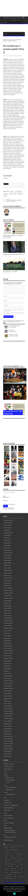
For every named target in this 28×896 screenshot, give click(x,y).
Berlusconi (6, 851)
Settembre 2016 (7, 598)
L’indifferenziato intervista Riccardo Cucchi (14, 254)
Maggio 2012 (7, 728)
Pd (18, 868)
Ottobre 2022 (7, 525)
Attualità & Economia (8, 764)
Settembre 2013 (7, 688)
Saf (21, 870)
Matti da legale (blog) (8, 807)
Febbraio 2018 (7, 570)
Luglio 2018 (6, 558)
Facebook (20, 857)
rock (14, 870)
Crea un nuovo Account (8, 507)
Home (6, 39)
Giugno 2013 (7, 696)
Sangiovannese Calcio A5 (10, 837)
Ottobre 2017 (7, 575)
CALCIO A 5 (16, 851)
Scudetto (20, 193)
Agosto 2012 (7, 721)
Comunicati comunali (8, 766)
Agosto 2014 (7, 660)
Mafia (22, 864)
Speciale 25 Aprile (8, 828)
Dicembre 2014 (7, 650)
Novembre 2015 (7, 623)
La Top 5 (7, 782)
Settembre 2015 (7, 628)
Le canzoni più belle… (10, 794)
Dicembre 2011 (7, 741)
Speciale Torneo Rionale (9, 830)
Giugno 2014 (7, 666)
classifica (6, 855)
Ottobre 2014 (7, 655)
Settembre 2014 (7, 658)
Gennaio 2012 (7, 738)
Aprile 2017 (6, 583)
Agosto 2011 (6, 751)
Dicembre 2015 (7, 620)
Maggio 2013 (7, 698)
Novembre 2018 (7, 553)
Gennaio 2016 (7, 618)
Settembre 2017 (7, 578)
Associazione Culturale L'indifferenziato (12, 849)
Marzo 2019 (6, 548)
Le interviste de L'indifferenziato (11, 805)
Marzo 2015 (6, 643)
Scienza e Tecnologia (9, 823)
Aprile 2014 (6, 671)
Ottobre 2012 (7, 716)
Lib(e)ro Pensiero (9, 789)
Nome (5, 296)
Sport (10, 39)
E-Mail (5, 300)
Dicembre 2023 (7, 522)
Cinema (6, 776)
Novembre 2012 (7, 713)
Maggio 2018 (7, 563)
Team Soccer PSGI (8, 876)
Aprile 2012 (6, 731)
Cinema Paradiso (9, 777)
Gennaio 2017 (7, 588)
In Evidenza (6, 800)
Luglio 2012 (6, 723)
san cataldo (7, 872)
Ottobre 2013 (7, 686)
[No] (26, 890)
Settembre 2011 (7, 748)
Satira (5, 820)
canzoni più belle (8, 853)
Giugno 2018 (7, 560)
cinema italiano (19, 853)
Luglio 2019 (6, 540)
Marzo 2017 (6, 585)
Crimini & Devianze (8, 769)
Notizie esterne (7, 810)
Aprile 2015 (6, 640)
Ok (14, 893)
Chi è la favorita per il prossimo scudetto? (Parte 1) (13, 200)
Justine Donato (13, 331)
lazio (11, 193)
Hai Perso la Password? (8, 509)
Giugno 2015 (7, 635)
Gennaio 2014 (7, 678)
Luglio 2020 (6, 535)
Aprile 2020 (6, 537)
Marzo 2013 (6, 703)
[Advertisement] (14, 352)
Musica (6, 792)
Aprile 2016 (6, 610)
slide (5, 825)
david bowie (7, 857)
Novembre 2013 (7, 683)
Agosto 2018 (7, 555)
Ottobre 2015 (7, 625)
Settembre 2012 (7, 718)
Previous (23, 405)
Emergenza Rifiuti (13, 857)
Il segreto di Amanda (13, 334)
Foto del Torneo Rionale (10, 832)
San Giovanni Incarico (9, 817)
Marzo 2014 (6, 673)
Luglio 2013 (6, 693)
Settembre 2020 (7, 532)
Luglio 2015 (6, 633)
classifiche (18, 855)
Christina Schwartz (14, 336)
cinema (13, 853)
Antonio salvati (12, 847)
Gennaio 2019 (7, 550)
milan (5, 866)
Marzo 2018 (6, 568)
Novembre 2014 (7, 653)
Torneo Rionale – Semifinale (10, 271)
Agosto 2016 (7, 600)
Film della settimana (10, 780)
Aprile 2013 (6, 701)
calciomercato (18, 191)
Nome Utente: (6, 497)
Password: (5, 500)
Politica (5, 812)
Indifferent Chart (7, 802)
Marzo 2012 (6, 733)
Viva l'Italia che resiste (9, 878)
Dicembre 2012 (7, 711)
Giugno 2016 (7, 605)
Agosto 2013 (7, 691)
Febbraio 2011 (7, 756)
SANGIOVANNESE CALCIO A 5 (16, 872)
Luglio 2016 (6, 603)
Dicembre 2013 (7, 681)
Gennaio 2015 (7, 648)
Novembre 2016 (7, 593)
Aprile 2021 (6, 530)
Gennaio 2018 (7, 573)
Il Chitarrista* (11, 330)
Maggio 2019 (7, 542)
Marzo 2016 (6, 613)
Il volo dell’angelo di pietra (14, 325)
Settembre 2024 (7, 520)
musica (17, 866)
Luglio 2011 (6, 753)
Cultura (5, 774)
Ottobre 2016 (7, 595)
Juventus (6, 193)
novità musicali (13, 868)
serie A (5, 195)
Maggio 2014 (7, 668)
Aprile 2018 (6, 565)
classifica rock (12, 855)
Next (23, 407)
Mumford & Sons (11, 866)
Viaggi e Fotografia (8, 840)
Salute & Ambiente (8, 815)
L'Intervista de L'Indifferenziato (10, 864)
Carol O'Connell (13, 327)
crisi (22, 855)
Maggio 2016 (7, 608)
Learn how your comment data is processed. (13, 321)
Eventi (5, 797)
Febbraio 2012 (7, 736)
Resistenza (7, 870)
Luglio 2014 (6, 663)
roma (15, 193)
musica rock (7, 868)
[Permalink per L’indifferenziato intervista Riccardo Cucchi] (14, 252)
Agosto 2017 (7, 580)
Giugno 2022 (7, 527)
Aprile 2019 (6, 545)
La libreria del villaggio (10, 787)
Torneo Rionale (20, 876)
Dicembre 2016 (7, 590)
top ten (14, 876)
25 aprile (6, 847)
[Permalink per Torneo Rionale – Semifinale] (14, 269)
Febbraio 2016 (7, 615)
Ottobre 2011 (7, 746)
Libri (6, 785)
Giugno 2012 (7, 726)
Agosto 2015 (7, 630)
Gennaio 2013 (7, 708)
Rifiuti (11, 870)
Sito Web (6, 305)
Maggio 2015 (7, 638)
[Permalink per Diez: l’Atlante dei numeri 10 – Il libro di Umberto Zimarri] (14, 233)
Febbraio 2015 (7, 645)
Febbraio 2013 (7, 706)
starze (15, 874)
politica (21, 868)
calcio (11, 191)
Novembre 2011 (7, 743)
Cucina (5, 771)
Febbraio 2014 (7, 676)
